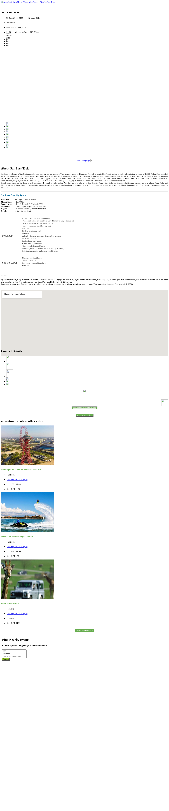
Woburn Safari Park (10, 603)
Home (19, 2)
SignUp (43, 2)
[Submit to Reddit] (7, 142)
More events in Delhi (84, 415)
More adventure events (84, 630)
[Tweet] (7, 126)
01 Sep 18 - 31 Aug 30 (17, 479)
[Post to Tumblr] (7, 134)
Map (30, 2)
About (25, 2)
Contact (36, 2)
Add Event (51, 2)
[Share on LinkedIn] (7, 140)
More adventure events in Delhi (84, 408)
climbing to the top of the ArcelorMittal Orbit (21, 469)
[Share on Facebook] (7, 124)
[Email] (7, 137)
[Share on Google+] (7, 129)
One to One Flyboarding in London (17, 536)
